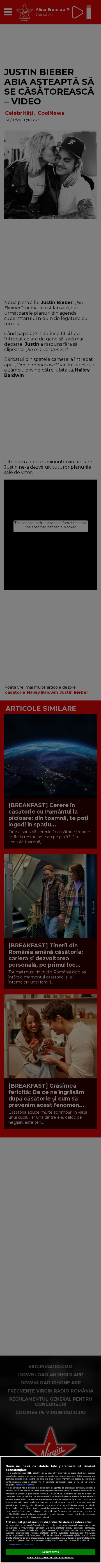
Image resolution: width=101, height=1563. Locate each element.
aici (27, 1505)
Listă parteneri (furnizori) (19, 1544)
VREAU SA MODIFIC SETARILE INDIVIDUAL (50, 1557)
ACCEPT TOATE (50, 1552)
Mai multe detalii (25, 1484)
